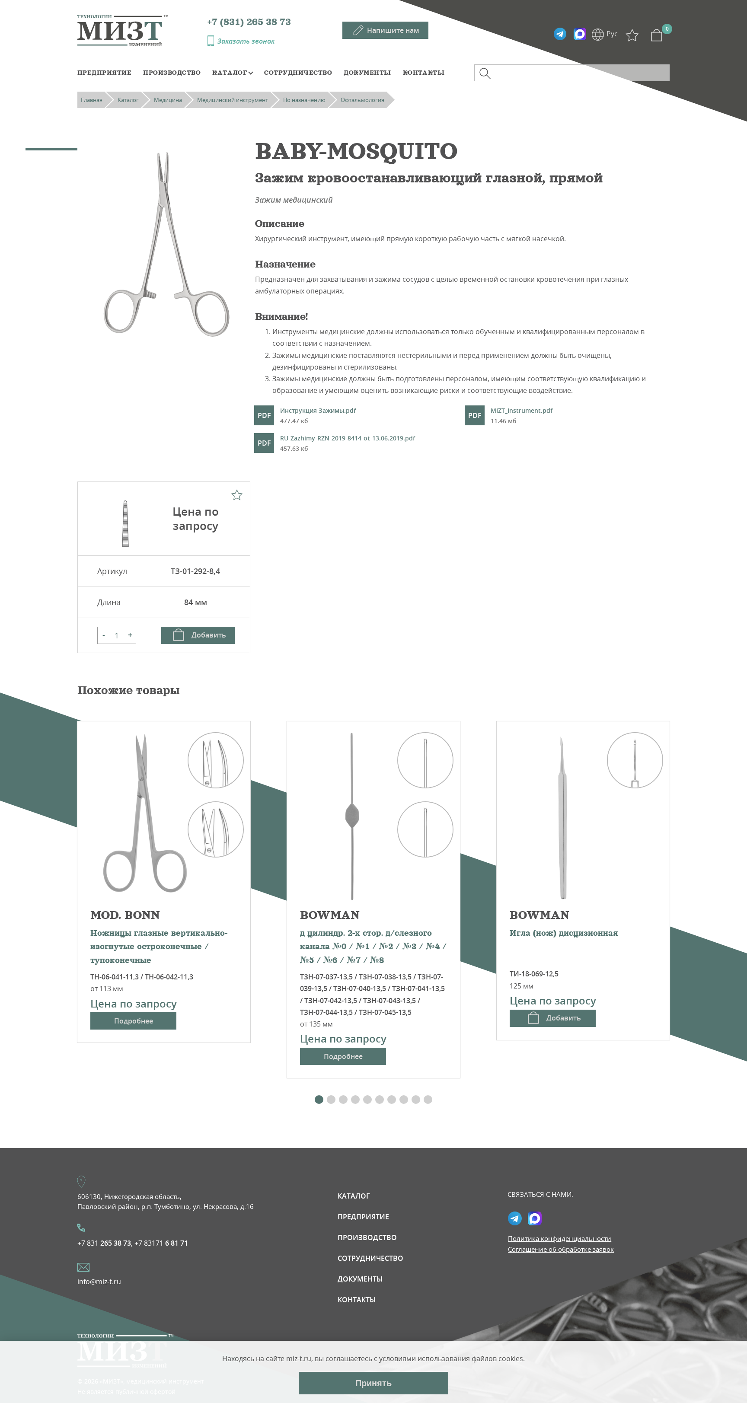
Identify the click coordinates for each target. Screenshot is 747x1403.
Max (580, 34)
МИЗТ (142, 30)
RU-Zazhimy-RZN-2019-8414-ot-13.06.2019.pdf (347, 443)
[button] (319, 1099)
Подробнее (133, 1021)
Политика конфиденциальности (559, 1238)
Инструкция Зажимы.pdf (318, 415)
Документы (367, 72)
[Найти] (485, 73)
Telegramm (560, 34)
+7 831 (105, 1243)
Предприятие (104, 72)
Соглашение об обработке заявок (561, 1249)
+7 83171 (161, 1243)
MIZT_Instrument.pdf (521, 415)
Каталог (229, 72)
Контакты (424, 72)
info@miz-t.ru (99, 1281)
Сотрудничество (298, 72)
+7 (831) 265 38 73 (249, 22)
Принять (373, 1383)
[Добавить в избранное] (236, 494)
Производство (172, 72)
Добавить (209, 635)
